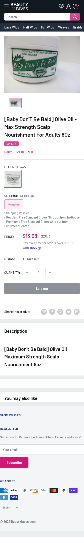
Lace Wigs (11, 27)
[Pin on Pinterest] (60, 311)
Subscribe (14, 462)
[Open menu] (8, 6)
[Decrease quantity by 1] (27, 272)
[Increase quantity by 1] (50, 272)
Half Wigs (30, 27)
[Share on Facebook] (52, 311)
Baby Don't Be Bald (18, 152)
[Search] (75, 17)
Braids (77, 27)
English (6, 507)
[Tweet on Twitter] (68, 311)
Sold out (42, 288)
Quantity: (12, 272)
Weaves (63, 27)
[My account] (69, 6)
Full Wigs (47, 27)
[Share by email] (77, 311)
